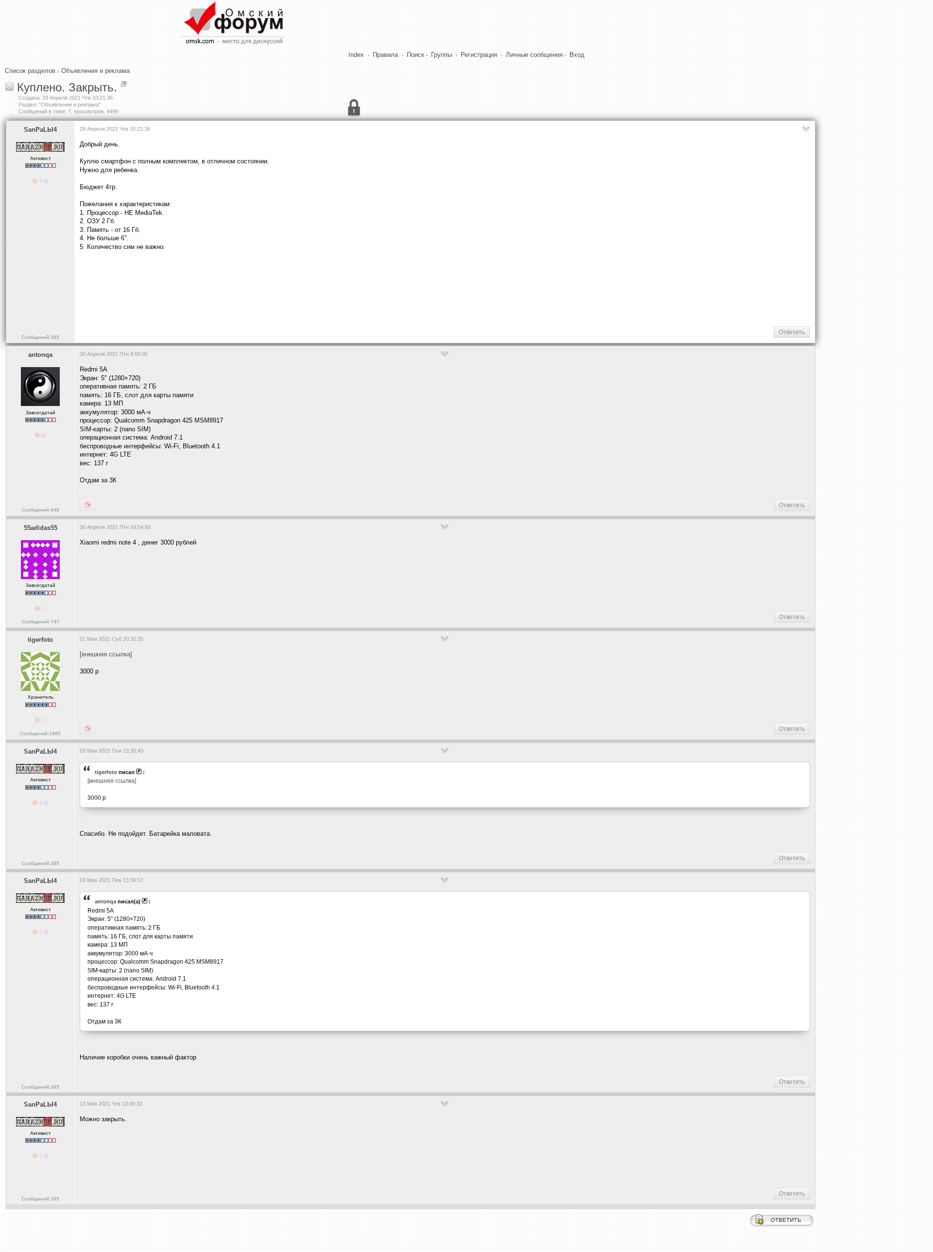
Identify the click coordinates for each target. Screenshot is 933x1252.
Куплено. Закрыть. (67, 87)
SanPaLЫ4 (40, 129)
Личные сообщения (534, 54)
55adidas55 (40, 527)
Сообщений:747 (40, 621)
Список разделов (30, 70)
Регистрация (479, 54)
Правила (385, 54)
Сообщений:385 (40, 337)
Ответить (792, 332)
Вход (577, 54)
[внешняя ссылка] (106, 654)
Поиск (415, 54)
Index (356, 54)
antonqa (40, 354)
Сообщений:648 (40, 509)
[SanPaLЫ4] (88, 505)
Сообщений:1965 (40, 733)
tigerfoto (40, 639)
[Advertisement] (256, 287)
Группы (441, 54)
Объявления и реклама (95, 70)
